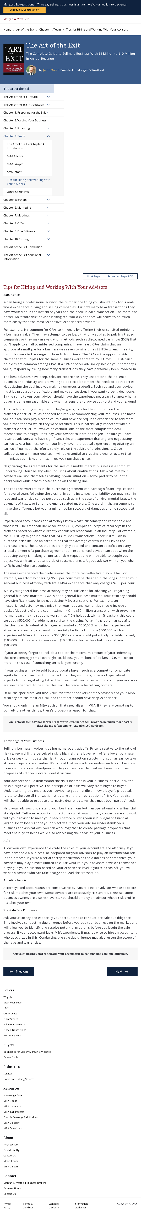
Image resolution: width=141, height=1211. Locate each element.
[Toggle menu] (134, 19)
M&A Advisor (15, 156)
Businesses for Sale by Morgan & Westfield (27, 1051)
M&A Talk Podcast (13, 1111)
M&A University (12, 1106)
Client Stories (10, 1019)
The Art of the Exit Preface (20, 97)
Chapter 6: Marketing (17, 207)
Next (118, 971)
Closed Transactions (14, 1030)
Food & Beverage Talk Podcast (20, 1117)
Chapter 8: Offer (13, 223)
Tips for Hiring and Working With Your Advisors (28, 182)
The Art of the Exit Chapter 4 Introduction (25, 146)
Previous (22, 971)
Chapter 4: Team (14, 136)
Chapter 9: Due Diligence (19, 231)
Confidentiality (11, 1150)
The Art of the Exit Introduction (23, 105)
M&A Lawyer (15, 164)
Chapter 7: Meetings (16, 215)
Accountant (14, 172)
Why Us (7, 997)
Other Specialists (18, 192)
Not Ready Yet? (12, 1035)
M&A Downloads (13, 1128)
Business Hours (12, 1188)
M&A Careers (10, 1166)
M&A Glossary (11, 1122)
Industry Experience (14, 1024)
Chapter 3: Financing (16, 128)
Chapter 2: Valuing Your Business (25, 120)
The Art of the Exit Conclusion (22, 247)
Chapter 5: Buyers (15, 200)
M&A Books (10, 1100)
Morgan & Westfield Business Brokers (24, 1182)
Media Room (10, 1161)
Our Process (10, 1013)
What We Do (10, 1144)
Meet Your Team (12, 1002)
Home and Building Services (18, 1079)
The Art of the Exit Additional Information (22, 257)
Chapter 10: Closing (16, 239)
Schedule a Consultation (24, 9)
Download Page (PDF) (120, 276)
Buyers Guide (10, 1057)
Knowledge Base (12, 1095)
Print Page (93, 276)
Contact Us (9, 1155)
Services (8, 1073)
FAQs (6, 1008)
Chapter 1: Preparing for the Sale (24, 112)
